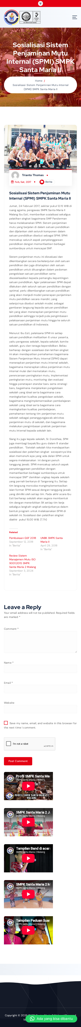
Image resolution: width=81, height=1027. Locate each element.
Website (9, 702)
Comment (11, 628)
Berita (48, 181)
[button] (51, 1018)
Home (39, 80)
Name (9, 662)
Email (8, 682)
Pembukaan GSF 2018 (22, 538)
